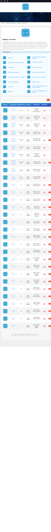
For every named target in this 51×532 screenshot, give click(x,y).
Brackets (10, 57)
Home (2, 23)
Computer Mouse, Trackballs (39, 77)
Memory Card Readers (13, 72)
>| (34, 334)
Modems (10, 91)
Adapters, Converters (22, 23)
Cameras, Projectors (37, 67)
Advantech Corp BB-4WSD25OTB (13, 140)
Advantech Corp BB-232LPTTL (13, 118)
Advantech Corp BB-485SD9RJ (13, 133)
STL (21, 185)
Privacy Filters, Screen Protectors (16, 62)
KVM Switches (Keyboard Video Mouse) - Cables (39, 86)
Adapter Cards (35, 82)
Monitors (10, 86)
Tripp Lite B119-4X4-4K (13, 110)
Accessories (11, 67)
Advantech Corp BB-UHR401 (13, 148)
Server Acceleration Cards (38, 72)
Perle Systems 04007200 (13, 177)
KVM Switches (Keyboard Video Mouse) (39, 91)
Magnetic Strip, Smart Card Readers (16, 77)
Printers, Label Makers (13, 82)
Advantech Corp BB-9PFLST (13, 155)
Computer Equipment (10, 23)
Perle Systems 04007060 (13, 170)
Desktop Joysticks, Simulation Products (39, 57)
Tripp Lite (21, 110)
